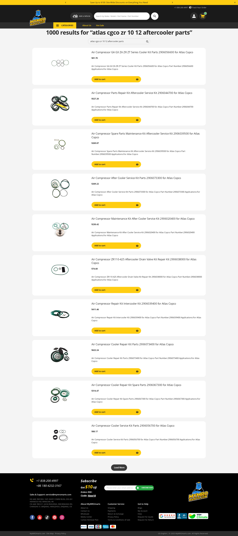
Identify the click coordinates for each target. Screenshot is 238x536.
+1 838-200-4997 (181, 7)
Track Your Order (199, 7)
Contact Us (85, 511)
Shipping (111, 508)
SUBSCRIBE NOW (147, 488)
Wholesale (85, 514)
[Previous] (65, 2)
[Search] (147, 41)
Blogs (140, 508)
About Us (84, 508)
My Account (142, 511)
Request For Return (146, 520)
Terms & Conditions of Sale (119, 520)
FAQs (140, 514)
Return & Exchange (116, 514)
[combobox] (119, 41)
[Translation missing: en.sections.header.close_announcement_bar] (235, 2)
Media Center (86, 517)
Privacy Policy (113, 517)
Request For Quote (145, 517)
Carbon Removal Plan (89, 520)
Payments (112, 511)
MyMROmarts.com (37, 533)
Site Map (50, 533)
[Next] (172, 2)
